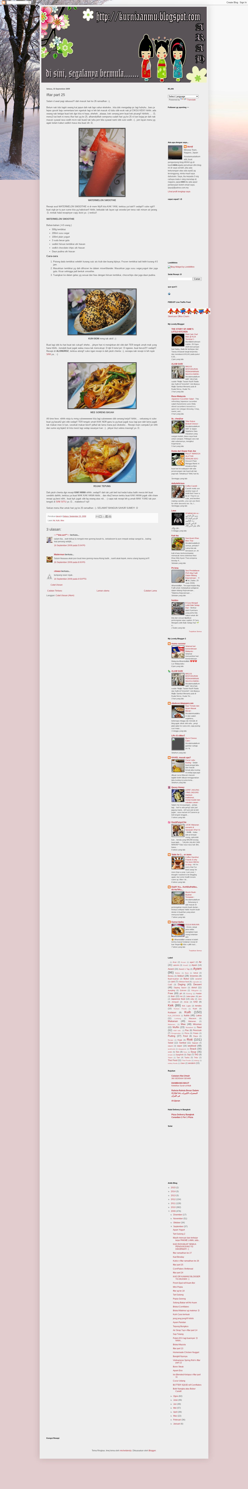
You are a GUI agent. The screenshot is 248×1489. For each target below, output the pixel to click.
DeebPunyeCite (178, 822)
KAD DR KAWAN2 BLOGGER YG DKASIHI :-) (186, 1277)
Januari (177, 1424)
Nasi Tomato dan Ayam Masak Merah (192, 708)
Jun (175, 1404)
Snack (193, 1048)
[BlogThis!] (100, 516)
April (175, 1412)
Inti (181, 996)
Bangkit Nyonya (180, 1356)
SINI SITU (61, 501)
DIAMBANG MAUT (180, 1083)
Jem (200, 999)
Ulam (183, 1063)
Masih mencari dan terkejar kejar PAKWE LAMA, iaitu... (186, 1239)
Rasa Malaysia (178, 396)
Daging (181, 984)
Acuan (183, 962)
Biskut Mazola (179, 1344)
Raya (195, 1036)
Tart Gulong (178, 1295)
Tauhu (186, 1057)
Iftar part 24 (178, 1272)
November (178, 1218)
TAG (196, 1054)
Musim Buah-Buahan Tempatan (190, 894)
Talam (170, 1057)
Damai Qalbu (177, 922)
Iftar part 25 (178, 1265)
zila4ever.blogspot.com (182, 703)
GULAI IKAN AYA (192, 925)
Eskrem (183, 990)
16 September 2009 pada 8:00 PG (69, 562)
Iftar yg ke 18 (179, 1291)
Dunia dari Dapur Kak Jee (183, 451)
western (191, 1063)
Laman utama (103, 591)
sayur (179, 1046)
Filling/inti (194, 990)
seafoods (171, 1049)
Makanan (173, 1021)
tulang (196, 1060)
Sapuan (195, 1043)
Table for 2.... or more (181, 854)
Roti (189, 1039)
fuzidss (174, 600)
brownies (194, 976)
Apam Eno (178, 1370)
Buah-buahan (173, 979)
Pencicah (197, 1030)
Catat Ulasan (57, 585)
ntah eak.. (177, 1030)
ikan (173, 996)
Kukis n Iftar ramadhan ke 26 (186, 1261)
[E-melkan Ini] (97, 516)
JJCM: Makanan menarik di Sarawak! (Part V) (192, 827)
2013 (173, 1195)
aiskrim (176, 965)
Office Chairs (183, 316)
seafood (192, 1045)
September (178, 1226)
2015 (173, 1187)
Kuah (195, 1009)
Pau (187, 1030)
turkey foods (172, 1063)
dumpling (171, 990)
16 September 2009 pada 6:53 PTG (70, 579)
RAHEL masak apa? (181, 757)
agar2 (192, 962)
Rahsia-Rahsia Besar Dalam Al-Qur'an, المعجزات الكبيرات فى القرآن (185, 1093)
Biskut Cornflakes (181, 1307)
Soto (185, 1052)
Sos (177, 1052)
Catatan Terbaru (54, 591)
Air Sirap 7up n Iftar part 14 (185, 1330)
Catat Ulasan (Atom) (65, 595)
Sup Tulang (178, 1334)
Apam (194, 965)
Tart (178, 1057)
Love (173, 511)
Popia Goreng (179, 1299)
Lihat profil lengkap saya (179, 191)
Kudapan (172, 1012)
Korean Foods (180, 1009)
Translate (191, 100)
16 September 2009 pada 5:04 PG (69, 545)
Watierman (59, 554)
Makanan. (192, 1021)
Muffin (176, 1027)
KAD (196, 1002)
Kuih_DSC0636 (174, 1016)
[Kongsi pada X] (103, 516)
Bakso (177, 973)
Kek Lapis (186, 1006)
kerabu (198, 1006)
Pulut (185, 1036)
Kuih (58, 520)
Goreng (189, 993)
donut (194, 987)
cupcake (195, 982)
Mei (175, 1408)
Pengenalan (176, 1033)
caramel (198, 979)
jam (200, 996)
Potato (195, 1033)
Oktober (177, 1222)
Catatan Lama (150, 591)
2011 (173, 1203)
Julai (175, 1400)
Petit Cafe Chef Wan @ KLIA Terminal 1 (191, 336)
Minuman (197, 1024)
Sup (189, 1054)
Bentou (171, 976)
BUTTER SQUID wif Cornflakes (187, 1385)
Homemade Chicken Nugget (186, 1352)
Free (170, 993)
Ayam (197, 968)
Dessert (197, 984)
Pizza (187, 1033)
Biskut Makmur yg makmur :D (186, 1310)
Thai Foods (186, 1060)
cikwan (57, 571)
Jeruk (186, 1002)
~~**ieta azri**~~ (62, 535)
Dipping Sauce (180, 988)
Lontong (177, 1018)
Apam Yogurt (179, 1230)
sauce (170, 1046)
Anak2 (185, 965)
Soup (193, 1051)
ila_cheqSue (177, 419)
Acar (175, 962)
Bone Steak (178, 1366)
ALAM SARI (177, 364)
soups (170, 1055)
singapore (182, 1049)
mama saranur (178, 643)
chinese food (183, 982)
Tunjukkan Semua (195, 631)
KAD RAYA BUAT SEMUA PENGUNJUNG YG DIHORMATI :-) (184, 1246)
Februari (177, 1420)
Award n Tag (184, 969)
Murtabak (189, 1027)
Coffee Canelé (191, 486)
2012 (173, 1199)
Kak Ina (175, 535)
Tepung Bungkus (180, 1326)
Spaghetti (179, 1055)
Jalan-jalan (190, 996)
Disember (178, 1215)
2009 (173, 1211)
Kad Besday (178, 1257)
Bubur (186, 979)
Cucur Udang (179, 1381)
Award (171, 969)
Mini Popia (178, 1287)
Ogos (176, 1396)
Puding (171, 1036)
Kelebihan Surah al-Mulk (181, 1086)
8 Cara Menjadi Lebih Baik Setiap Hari (192, 605)
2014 (173, 1191)
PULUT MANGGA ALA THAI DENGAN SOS (192, 456)
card (173, 981)
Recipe (170, 1040)
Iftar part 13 (178, 1348)
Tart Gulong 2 (179, 1234)
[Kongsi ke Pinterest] (110, 516)
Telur (196, 1057)
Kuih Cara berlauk (181, 1314)
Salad (170, 1043)
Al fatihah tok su (192, 513)
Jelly (192, 999)
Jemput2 (175, 1002)
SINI (48, 354)
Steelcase (172, 316)
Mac (175, 1416)
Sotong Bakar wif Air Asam (185, 1302)
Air (54, 520)
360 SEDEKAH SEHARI (181, 1078)
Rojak (179, 1040)
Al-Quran (175, 1101)
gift (181, 993)
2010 (173, 1207)
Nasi (199, 1027)
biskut (180, 975)
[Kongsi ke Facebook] (106, 516)
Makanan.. (172, 1024)
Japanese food (178, 999)
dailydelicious (178, 483)
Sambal (182, 1043)
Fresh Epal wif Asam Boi (184, 1283)
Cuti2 (170, 985)
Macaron (192, 1018)
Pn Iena (174, 568)
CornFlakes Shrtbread (183, 1269)
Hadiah (199, 993)
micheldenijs (126, 1450)
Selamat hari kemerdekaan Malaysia (191, 648)
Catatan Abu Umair (180, 1076)
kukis (186, 1015)
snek (170, 1052)
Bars (187, 973)
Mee (62, 520)
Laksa (199, 1015)
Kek (171, 1005)
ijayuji (190, 146)
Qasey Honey (177, 787)
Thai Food (172, 1060)
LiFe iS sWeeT (178, 735)
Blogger (152, 1450)
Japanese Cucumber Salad (182, 399)
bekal (196, 973)
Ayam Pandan (179, 1322)
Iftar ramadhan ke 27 (182, 1253)
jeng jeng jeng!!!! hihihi (183, 1318)
